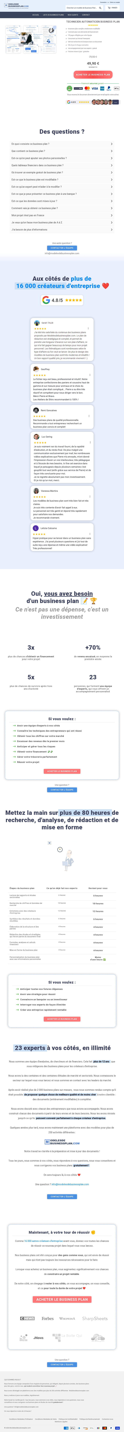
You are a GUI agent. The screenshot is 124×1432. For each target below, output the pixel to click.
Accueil (35, 15)
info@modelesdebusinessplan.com (70, 1184)
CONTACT (86, 15)
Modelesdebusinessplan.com (20, 1428)
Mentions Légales (61, 1422)
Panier (114, 8)
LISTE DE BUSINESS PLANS (53, 15)
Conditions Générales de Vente (46, 1419)
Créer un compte (115, 2)
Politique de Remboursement (90, 1419)
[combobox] (84, 8)
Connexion (103, 2)
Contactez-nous (107, 1419)
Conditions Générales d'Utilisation (21, 1419)
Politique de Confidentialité (68, 1419)
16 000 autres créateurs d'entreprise (43, 1241)
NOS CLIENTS (73, 15)
